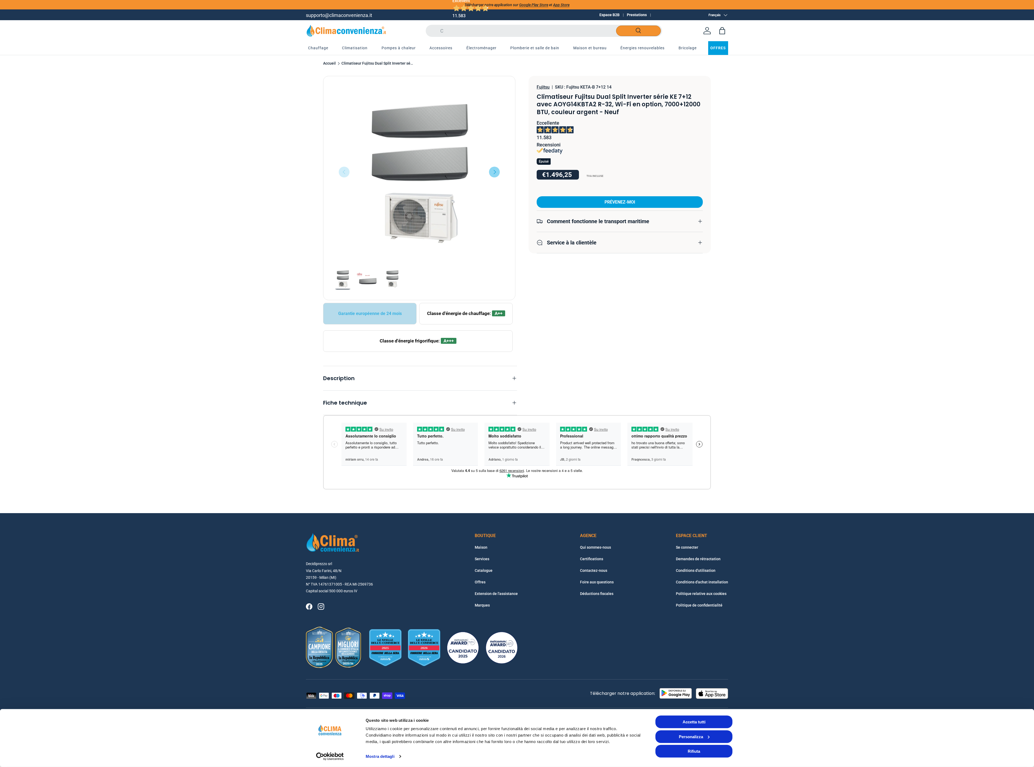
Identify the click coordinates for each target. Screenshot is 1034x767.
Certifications (591, 559)
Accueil (329, 63)
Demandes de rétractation (698, 559)
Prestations (637, 15)
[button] (722, 31)
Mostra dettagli (380, 756)
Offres (480, 582)
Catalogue (483, 570)
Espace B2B (609, 15)
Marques (482, 605)
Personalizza (691, 736)
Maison (481, 547)
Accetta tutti (694, 722)
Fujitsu (543, 87)
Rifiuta (694, 751)
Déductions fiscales (596, 593)
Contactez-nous (593, 570)
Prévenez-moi (620, 201)
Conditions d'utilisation (695, 570)
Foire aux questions (597, 582)
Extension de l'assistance (496, 593)
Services (482, 559)
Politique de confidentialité (699, 605)
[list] (419, 172)
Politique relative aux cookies (701, 593)
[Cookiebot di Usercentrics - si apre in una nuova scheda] (330, 756)
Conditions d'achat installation (702, 582)
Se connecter (687, 547)
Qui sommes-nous (595, 547)
